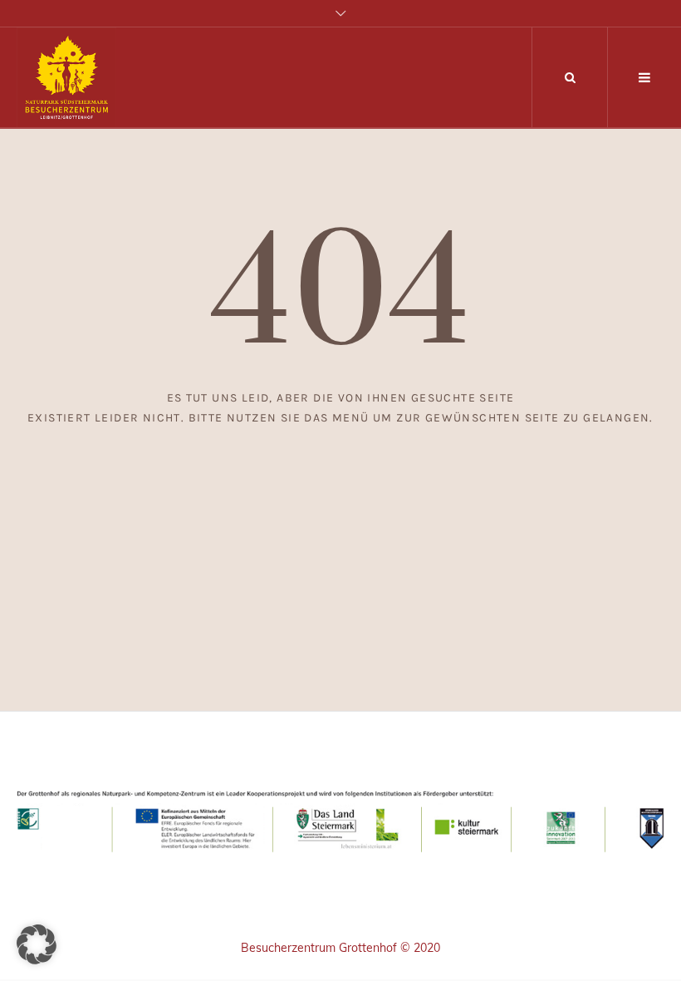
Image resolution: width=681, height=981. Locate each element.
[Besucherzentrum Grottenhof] (340, 819)
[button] (36, 944)
